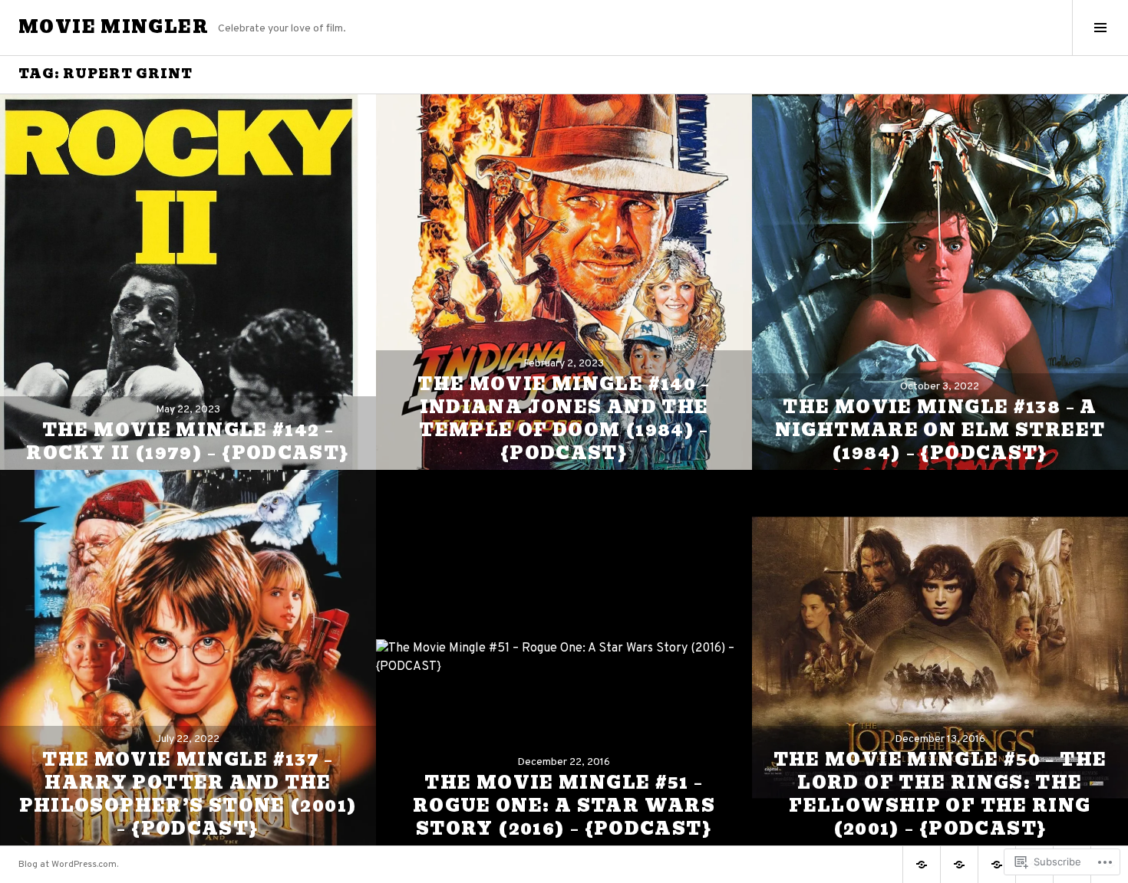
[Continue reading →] (188, 282)
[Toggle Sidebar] (1100, 27)
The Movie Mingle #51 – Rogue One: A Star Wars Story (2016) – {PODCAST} (564, 806)
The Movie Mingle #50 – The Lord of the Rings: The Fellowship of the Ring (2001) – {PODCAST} (940, 794)
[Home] (921, 864)
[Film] (959, 864)
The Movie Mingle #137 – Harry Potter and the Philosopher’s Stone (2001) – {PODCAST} (188, 794)
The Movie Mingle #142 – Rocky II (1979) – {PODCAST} (187, 442)
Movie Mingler (113, 27)
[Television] (996, 864)
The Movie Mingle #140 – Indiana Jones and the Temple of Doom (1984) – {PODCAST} (564, 419)
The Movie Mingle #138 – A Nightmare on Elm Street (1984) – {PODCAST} (940, 430)
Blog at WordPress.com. (68, 864)
